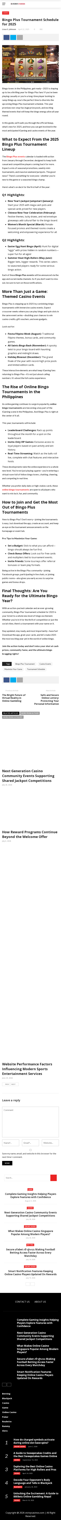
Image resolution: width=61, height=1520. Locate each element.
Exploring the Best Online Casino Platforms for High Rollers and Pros (34, 1468)
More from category (12, 717)
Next (13, 1084)
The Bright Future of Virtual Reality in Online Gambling (14, 698)
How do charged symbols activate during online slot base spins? (33, 1441)
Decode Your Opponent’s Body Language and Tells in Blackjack (32, 1481)
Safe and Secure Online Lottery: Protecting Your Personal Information (46, 699)
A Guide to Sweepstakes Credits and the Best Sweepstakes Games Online (35, 1454)
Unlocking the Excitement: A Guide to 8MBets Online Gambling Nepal (35, 1495)
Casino (5, 13)
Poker (5, 1416)
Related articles (10, 713)
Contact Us (22, 1301)
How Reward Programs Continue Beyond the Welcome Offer (29, 834)
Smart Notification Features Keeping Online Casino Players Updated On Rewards (31, 1272)
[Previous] (28, 1284)
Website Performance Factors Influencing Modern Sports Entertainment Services (27, 1069)
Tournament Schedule (36, 669)
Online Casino (30, 1226)
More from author (30, 713)
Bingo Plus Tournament (25, 664)
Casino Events (45, 664)
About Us (40, 1301)
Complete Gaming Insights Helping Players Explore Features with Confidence (30, 1195)
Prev (7, 1084)
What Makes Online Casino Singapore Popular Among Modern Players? (30, 1232)
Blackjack (7, 1398)
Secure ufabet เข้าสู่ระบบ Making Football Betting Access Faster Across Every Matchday (30, 1252)
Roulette (6, 1421)
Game (30, 1189)
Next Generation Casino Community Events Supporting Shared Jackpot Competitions (28, 775)
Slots (5, 1430)
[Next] (32, 1284)
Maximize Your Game (13, 669)
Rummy (6, 1426)
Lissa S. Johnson (9, 29)
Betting (30, 1245)
